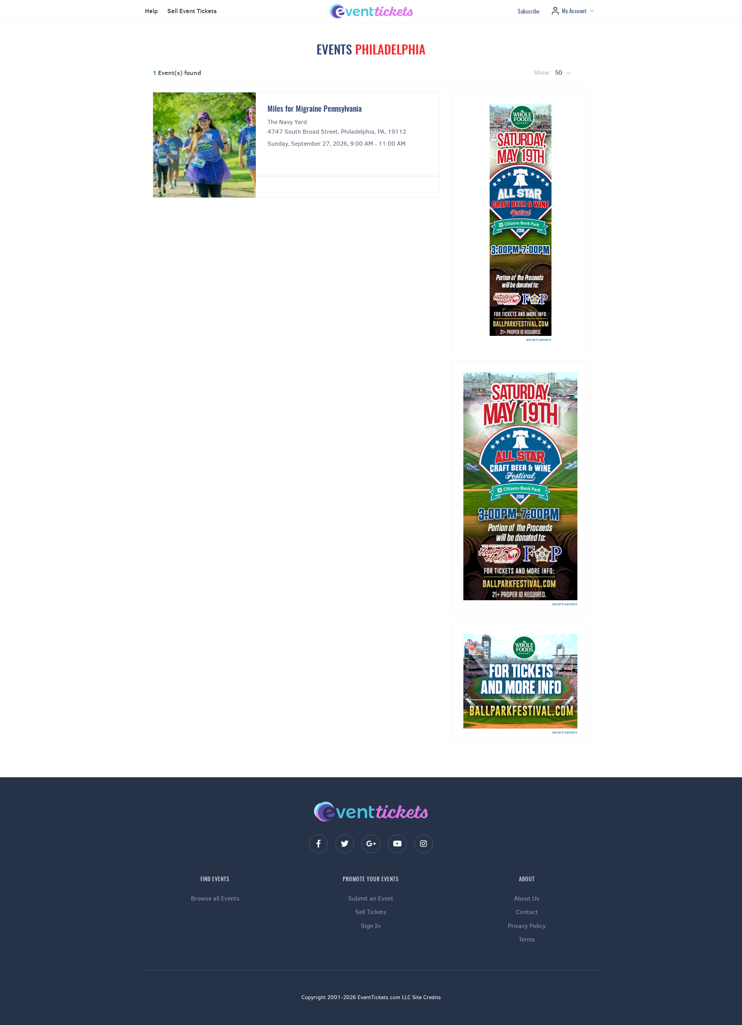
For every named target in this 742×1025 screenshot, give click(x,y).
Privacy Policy (527, 926)
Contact (527, 912)
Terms (527, 939)
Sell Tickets (370, 912)
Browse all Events (215, 898)
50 (559, 72)
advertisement (538, 339)
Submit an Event (370, 898)
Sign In (371, 926)
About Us (526, 898)
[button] (150, 11)
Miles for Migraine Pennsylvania (314, 109)
